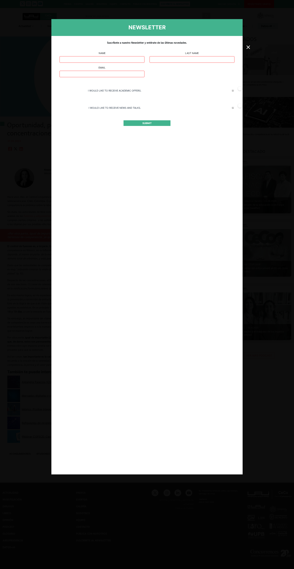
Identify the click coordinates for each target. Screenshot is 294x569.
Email (102, 67)
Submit (147, 123)
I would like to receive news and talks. (115, 107)
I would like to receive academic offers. (114, 90)
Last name (192, 53)
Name (102, 53)
